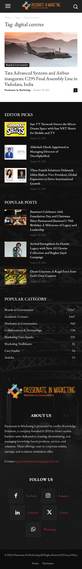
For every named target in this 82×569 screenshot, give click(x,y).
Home (8, 17)
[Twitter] (49, 512)
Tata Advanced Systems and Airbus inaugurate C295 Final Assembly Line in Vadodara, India (41, 78)
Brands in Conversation (17, 64)
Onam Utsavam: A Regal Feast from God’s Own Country (53, 273)
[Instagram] (48, 496)
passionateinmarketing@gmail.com (38, 461)
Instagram (63, 496)
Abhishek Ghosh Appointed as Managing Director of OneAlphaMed (49, 151)
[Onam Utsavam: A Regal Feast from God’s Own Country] (15, 276)
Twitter (63, 513)
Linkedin (33, 513)
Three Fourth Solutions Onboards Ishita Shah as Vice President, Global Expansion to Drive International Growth (53, 177)
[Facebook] (16, 496)
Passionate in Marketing (18, 90)
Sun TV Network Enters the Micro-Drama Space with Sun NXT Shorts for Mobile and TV (53, 128)
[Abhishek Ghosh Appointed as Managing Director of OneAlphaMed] (15, 152)
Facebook (31, 496)
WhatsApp (50, 529)
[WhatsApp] (33, 529)
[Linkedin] (17, 512)
